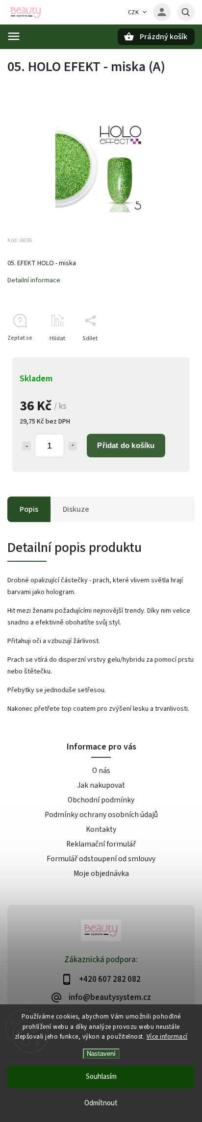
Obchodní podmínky (101, 800)
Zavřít (164, 355)
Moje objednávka (101, 873)
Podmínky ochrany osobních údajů (101, 814)
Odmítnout (101, 1103)
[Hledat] (186, 12)
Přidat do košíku (125, 445)
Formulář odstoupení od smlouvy (101, 858)
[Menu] (13, 36)
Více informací (167, 1036)
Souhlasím (101, 1077)
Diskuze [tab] (76, 509)
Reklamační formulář (101, 844)
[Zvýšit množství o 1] (72, 446)
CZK (133, 12)
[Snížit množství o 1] (26, 446)
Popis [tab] (29, 509)
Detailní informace (33, 280)
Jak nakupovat (101, 785)
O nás (101, 770)
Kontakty (101, 829)
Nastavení (101, 1053)
